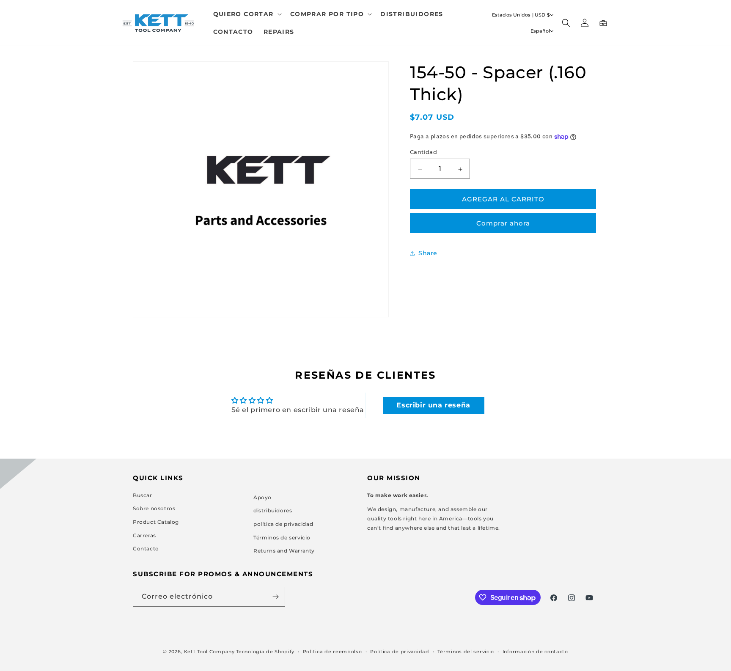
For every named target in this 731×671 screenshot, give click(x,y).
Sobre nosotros (154, 508)
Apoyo (262, 497)
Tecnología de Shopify (265, 651)
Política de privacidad (399, 651)
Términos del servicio (465, 651)
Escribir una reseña (433, 405)
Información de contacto (535, 651)
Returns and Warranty (284, 550)
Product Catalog (156, 522)
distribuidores (272, 510)
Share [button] (427, 253)
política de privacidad (283, 524)
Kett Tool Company (209, 651)
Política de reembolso (332, 651)
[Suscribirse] (275, 597)
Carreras (144, 535)
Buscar (142, 495)
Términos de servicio (282, 537)
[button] (246, 14)
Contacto (146, 548)
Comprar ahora (503, 224)
